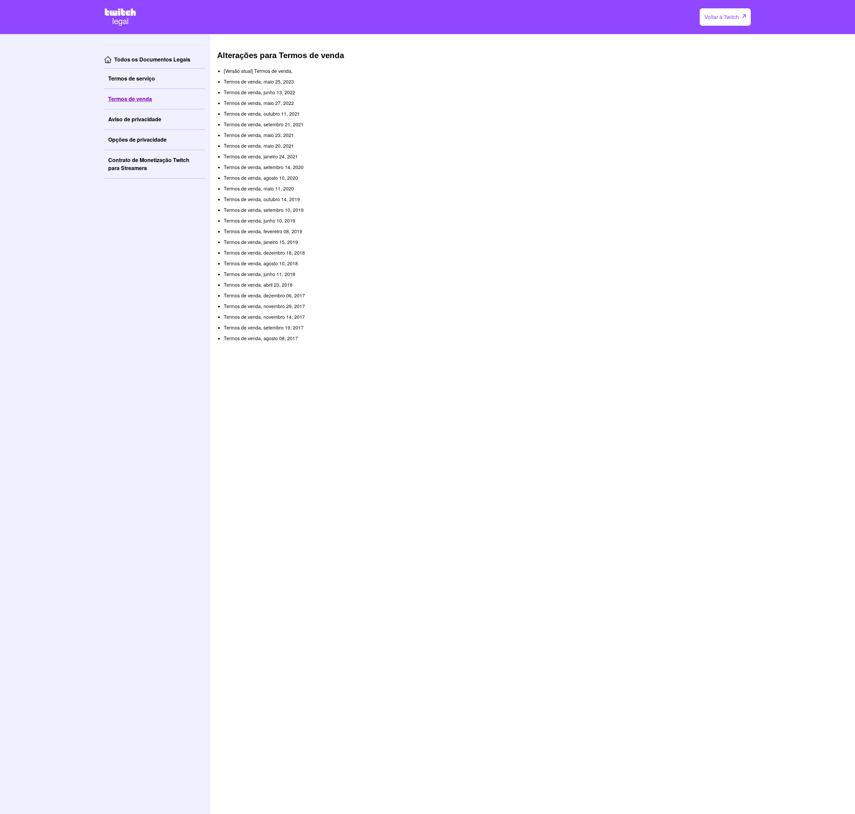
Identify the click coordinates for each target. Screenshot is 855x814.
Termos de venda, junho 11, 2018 (259, 274)
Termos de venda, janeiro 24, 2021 (261, 156)
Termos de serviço (131, 78)
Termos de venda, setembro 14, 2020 (264, 167)
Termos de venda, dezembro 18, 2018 (264, 252)
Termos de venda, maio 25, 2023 (259, 81)
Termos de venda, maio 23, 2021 (259, 135)
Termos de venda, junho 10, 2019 (259, 220)
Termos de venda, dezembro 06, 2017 (264, 295)
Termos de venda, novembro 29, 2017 (264, 306)
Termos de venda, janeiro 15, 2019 (261, 242)
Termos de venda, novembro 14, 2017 (264, 316)
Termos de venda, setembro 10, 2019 (264, 210)
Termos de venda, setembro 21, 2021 (264, 124)
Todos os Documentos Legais (152, 59)
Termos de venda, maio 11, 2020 (259, 188)
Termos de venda (130, 99)
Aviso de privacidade (134, 119)
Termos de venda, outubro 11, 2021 (262, 113)
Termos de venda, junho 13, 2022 (259, 92)
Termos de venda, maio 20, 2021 (259, 145)
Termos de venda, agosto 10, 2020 (261, 177)
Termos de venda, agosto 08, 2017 (261, 338)
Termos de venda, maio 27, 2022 (259, 103)
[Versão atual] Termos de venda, (258, 70)
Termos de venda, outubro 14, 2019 (262, 199)
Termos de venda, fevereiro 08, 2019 (263, 231)
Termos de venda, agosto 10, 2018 (261, 263)
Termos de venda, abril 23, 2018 (258, 284)
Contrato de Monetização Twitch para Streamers (148, 164)
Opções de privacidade (137, 139)
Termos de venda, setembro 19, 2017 (264, 327)
